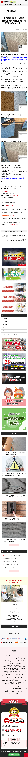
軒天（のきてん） (21, 682)
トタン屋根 (22, 668)
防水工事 (5, 325)
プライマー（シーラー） (11, 657)
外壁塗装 (5, 318)
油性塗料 (23, 658)
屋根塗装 (5, 322)
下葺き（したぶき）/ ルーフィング (14, 673)
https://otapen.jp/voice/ (11, 207)
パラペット (6, 691)
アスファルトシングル (20, 691)
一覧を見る (15, 544)
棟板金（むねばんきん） (9, 682)
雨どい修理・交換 (7, 328)
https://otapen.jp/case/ (11, 205)
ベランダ (13, 662)
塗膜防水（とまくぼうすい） (14, 665)
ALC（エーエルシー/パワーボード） (12, 658)
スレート (11, 693)
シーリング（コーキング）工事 (17, 660)
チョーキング (14, 655)
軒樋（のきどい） (12, 690)
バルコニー (7, 662)
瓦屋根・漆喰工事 (7, 331)
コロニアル (16, 693)
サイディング (21, 657)
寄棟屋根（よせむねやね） (15, 685)
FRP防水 (12, 691)
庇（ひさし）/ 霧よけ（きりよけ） (10, 676)
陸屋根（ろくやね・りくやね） (10, 666)
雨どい (25, 680)
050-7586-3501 (14, 195)
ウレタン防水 (11, 663)
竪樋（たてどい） (21, 690)
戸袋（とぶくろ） (23, 676)
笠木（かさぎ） (19, 674)
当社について (15, 626)
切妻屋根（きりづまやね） (10, 687)
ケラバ (22, 683)
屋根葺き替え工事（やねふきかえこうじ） (12, 671)
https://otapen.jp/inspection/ (16, 215)
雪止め (24, 671)
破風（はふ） (8, 683)
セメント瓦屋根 (22, 666)
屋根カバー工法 (14, 669)
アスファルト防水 (20, 662)
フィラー (21, 655)
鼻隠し (5, 690)
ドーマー (25, 688)
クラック (8, 655)
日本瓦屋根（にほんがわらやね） (11, 668)
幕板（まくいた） (19, 677)
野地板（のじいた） (10, 674)
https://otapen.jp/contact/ (12, 224)
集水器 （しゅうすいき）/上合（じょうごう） (12, 680)
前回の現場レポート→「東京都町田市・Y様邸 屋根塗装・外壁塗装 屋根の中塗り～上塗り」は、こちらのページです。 (14, 59)
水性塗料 (7, 660)
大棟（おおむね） (21, 687)
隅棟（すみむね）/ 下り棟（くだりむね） (11, 688)
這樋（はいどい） (15, 679)
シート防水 (18, 663)
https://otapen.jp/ (4, 191)
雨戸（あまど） (9, 677)
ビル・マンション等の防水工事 (10, 334)
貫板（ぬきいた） (16, 683)
